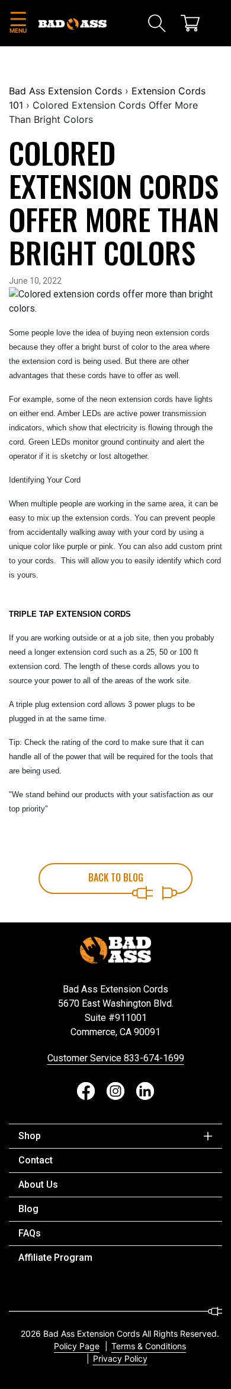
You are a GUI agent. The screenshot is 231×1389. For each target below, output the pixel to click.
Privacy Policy (120, 1358)
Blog (28, 1208)
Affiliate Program (55, 1257)
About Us (38, 1184)
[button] (18, 23)
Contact (35, 1160)
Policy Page (77, 1346)
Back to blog (115, 877)
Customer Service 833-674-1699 (115, 1058)
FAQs (29, 1233)
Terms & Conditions (148, 1346)
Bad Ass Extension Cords (65, 91)
